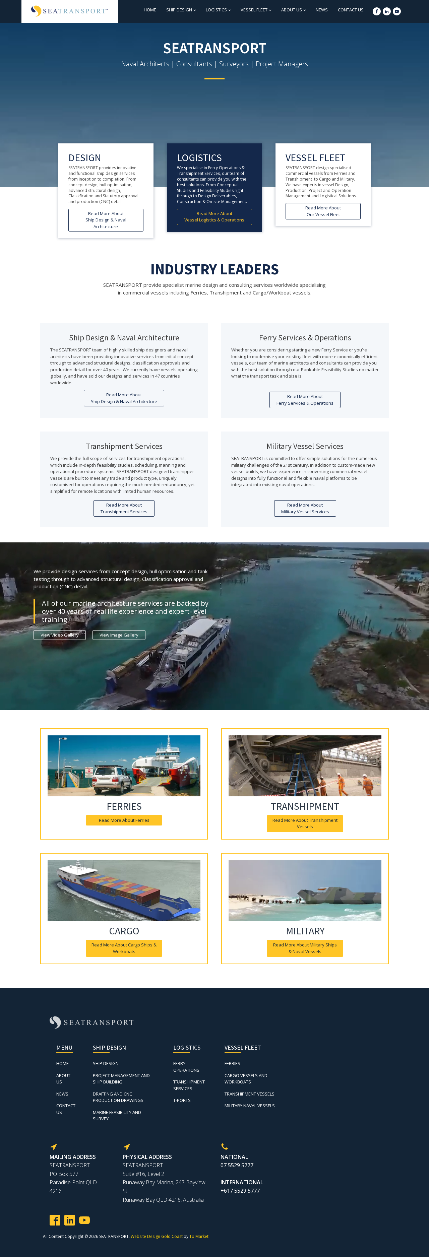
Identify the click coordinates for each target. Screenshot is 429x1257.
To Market (198, 1236)
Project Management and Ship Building (121, 1078)
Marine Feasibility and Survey (117, 1115)
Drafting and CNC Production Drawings (118, 1097)
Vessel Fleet (254, 10)
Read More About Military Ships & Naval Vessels (305, 948)
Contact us (351, 10)
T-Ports (182, 1100)
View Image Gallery (119, 635)
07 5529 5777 (237, 1165)
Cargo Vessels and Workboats (246, 1078)
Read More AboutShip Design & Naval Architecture (105, 219)
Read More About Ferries (124, 820)
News (322, 10)
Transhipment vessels (249, 1094)
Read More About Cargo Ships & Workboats (124, 948)
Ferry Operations (186, 1066)
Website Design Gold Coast (157, 1236)
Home (150, 10)
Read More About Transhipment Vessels (305, 823)
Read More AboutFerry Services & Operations (305, 399)
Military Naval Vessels (250, 1106)
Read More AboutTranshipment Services (124, 508)
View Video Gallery (60, 635)
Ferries (232, 1063)
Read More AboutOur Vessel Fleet (323, 211)
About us (291, 10)
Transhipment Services (189, 1085)
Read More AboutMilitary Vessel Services (305, 508)
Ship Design (179, 10)
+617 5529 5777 (240, 1190)
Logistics (216, 10)
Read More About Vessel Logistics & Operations (214, 216)
